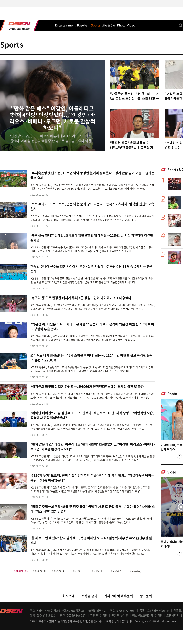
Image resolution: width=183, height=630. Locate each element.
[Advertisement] (172, 326)
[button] (179, 456)
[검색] (181, 25)
